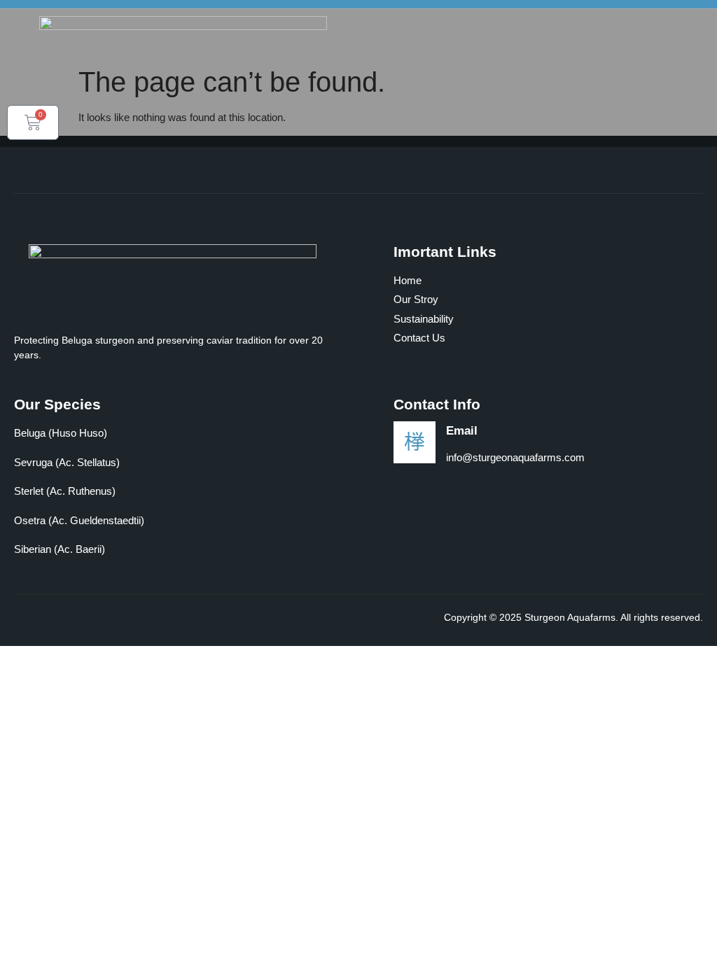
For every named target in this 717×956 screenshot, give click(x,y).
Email (462, 430)
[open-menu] (695, 53)
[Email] (415, 442)
